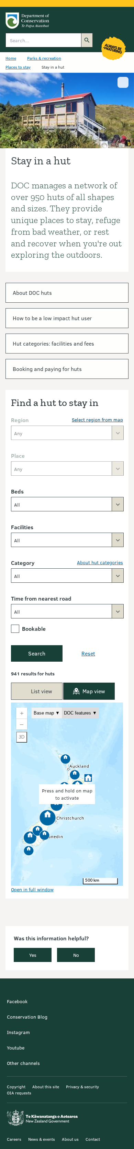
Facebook (17, 1001)
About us (70, 1139)
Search (36, 653)
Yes (32, 955)
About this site (45, 1086)
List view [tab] (41, 691)
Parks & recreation (44, 58)
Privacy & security (82, 1086)
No (76, 955)
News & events (41, 1139)
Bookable (34, 628)
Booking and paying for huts (47, 368)
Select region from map (97, 419)
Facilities (22, 527)
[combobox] (67, 504)
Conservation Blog (27, 1016)
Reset (88, 653)
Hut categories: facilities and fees (53, 343)
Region (20, 419)
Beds (17, 491)
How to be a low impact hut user (52, 318)
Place (18, 455)
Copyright (16, 1086)
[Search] (87, 40)
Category (22, 562)
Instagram (18, 1032)
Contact (93, 1139)
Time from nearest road (41, 598)
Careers (14, 1139)
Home (10, 58)
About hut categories (100, 562)
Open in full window (32, 889)
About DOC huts (32, 292)
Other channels (23, 1063)
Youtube (15, 1047)
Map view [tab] (93, 691)
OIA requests (19, 1092)
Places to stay (18, 67)
